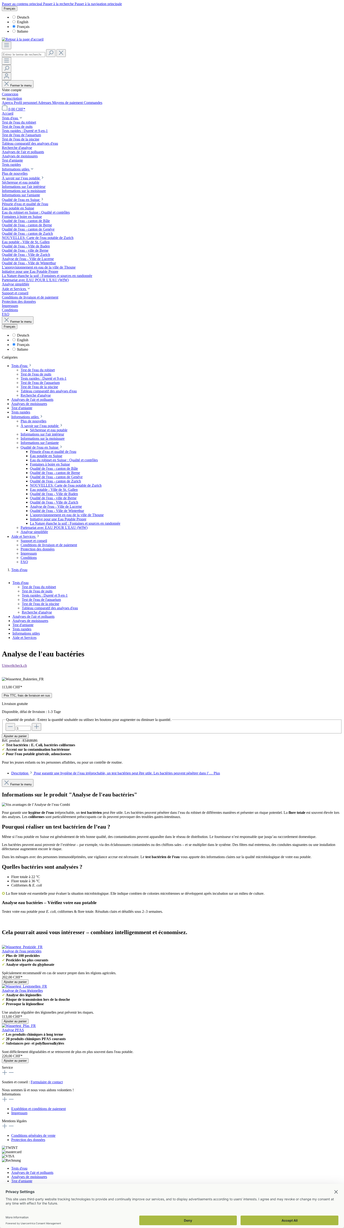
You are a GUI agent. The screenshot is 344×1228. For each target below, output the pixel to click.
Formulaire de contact (47, 1082)
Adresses (45, 103)
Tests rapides (21, 629)
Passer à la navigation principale (98, 4)
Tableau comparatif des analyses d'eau (50, 608)
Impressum (19, 1113)
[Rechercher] (50, 53)
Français (23, 27)
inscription (14, 98)
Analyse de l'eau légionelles (22, 991)
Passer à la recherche (59, 4)
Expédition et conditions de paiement (38, 1109)
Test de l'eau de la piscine (40, 604)
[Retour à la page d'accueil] (23, 39)
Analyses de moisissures (30, 621)
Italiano (22, 31)
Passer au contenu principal (22, 4)
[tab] (115, 773)
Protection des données (28, 1140)
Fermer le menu (21, 85)
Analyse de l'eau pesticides (21, 951)
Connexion (10, 94)
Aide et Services (24, 638)
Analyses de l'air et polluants (33, 616)
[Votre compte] (6, 76)
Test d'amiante (22, 625)
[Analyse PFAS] (19, 1026)
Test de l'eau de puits (37, 591)
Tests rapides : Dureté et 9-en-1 (45, 595)
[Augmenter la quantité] (36, 727)
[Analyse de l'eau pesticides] (22, 947)
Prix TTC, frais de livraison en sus (27, 695)
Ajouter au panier (15, 736)
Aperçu (8, 103)
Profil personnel (26, 103)
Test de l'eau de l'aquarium (41, 600)
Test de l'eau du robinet (39, 587)
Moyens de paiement (68, 103)
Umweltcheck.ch (14, 665)
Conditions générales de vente (33, 1135)
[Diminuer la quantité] (10, 727)
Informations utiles (26, 633)
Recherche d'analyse (37, 612)
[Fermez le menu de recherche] (61, 53)
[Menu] (6, 45)
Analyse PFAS (13, 1030)
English (22, 22)
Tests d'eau (20, 583)
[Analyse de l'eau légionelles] (24, 986)
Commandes (93, 103)
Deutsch (23, 17)
